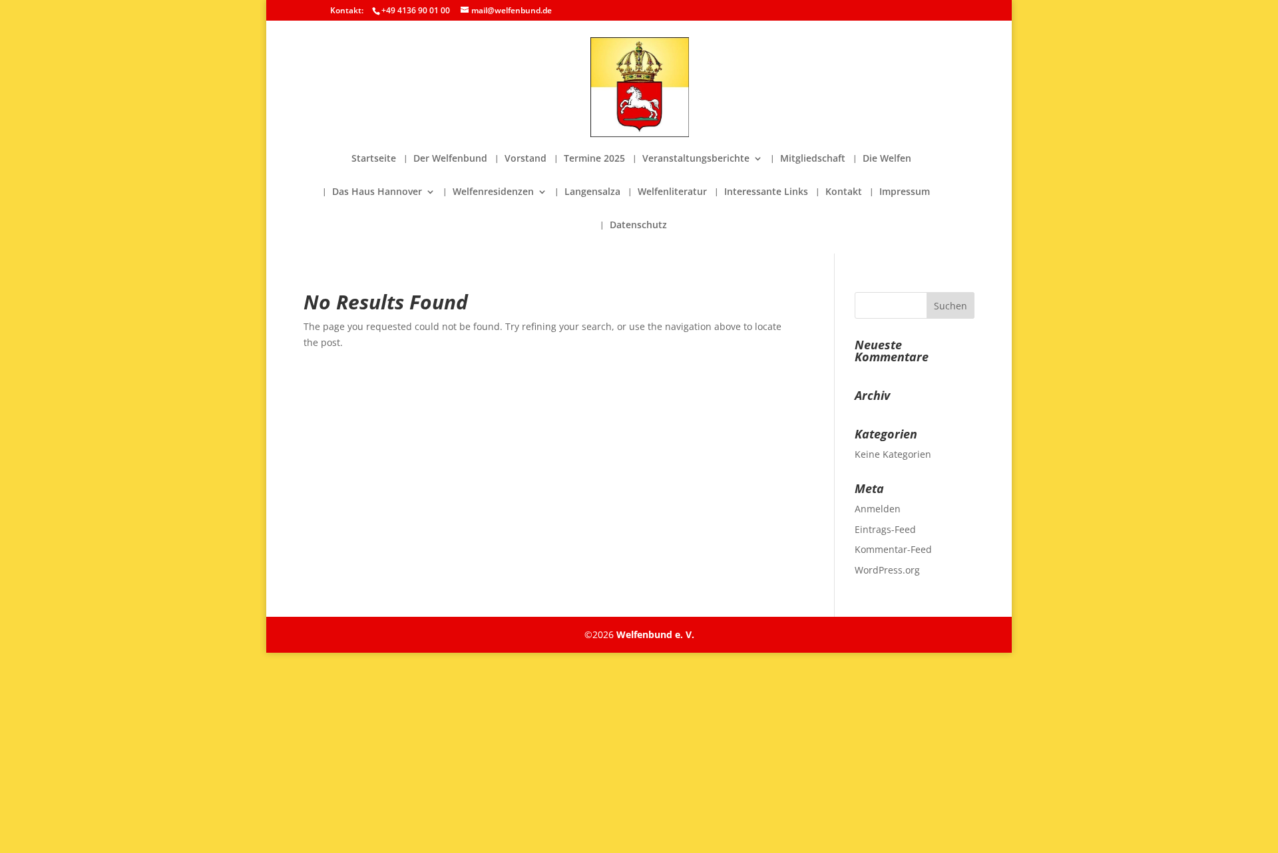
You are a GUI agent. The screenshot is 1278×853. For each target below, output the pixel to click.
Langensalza (592, 192)
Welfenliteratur (672, 192)
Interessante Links (766, 192)
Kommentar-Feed (893, 549)
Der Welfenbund (450, 159)
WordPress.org (887, 570)
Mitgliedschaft (812, 159)
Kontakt (843, 192)
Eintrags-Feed (885, 529)
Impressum (904, 192)
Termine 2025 (594, 159)
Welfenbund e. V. (655, 634)
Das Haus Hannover (377, 192)
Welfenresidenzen (493, 192)
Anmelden (878, 508)
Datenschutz (638, 225)
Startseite (373, 159)
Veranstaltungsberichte (695, 159)
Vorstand (525, 159)
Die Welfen (887, 159)
